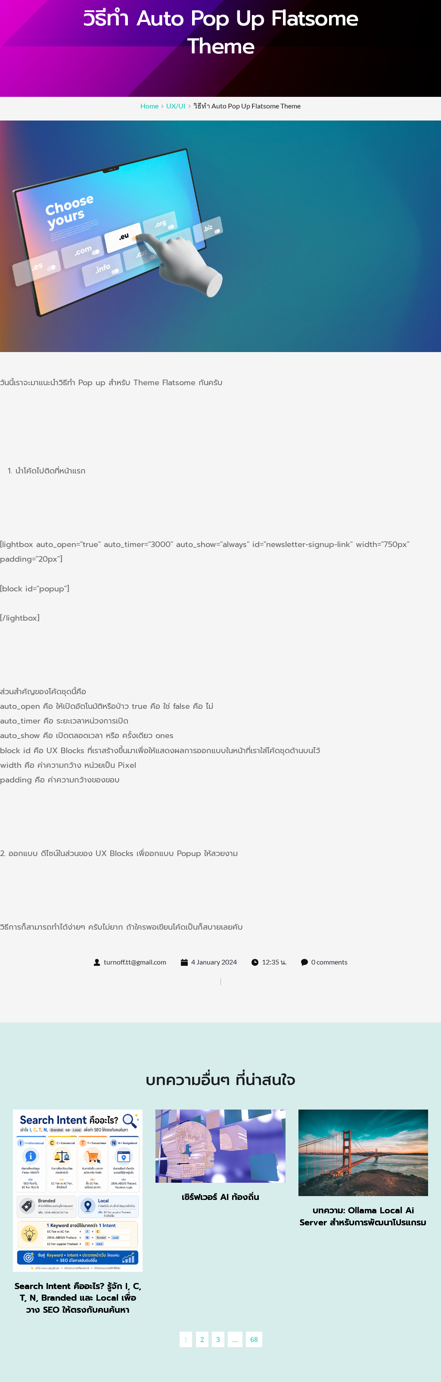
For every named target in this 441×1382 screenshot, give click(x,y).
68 (254, 1339)
